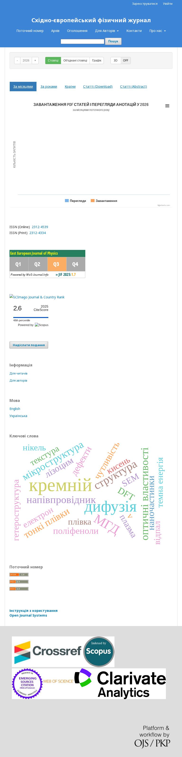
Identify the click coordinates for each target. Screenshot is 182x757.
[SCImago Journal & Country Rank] (36, 297)
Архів (55, 30)
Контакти (134, 30)
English (14, 408)
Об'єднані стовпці (75, 60)
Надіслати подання (29, 345)
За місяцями (23, 86)
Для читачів (18, 373)
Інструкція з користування (33, 613)
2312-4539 (39, 227)
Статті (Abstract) (133, 86)
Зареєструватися (145, 3)
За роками (49, 86)
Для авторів (18, 380)
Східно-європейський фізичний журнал (91, 20)
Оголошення (77, 30)
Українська (18, 415)
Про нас (156, 30)
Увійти (168, 3)
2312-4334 (37, 233)
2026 (26, 60)
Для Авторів (105, 30)
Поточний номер (30, 30)
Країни (70, 86)
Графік (96, 60)
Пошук (113, 41)
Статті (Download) (98, 86)
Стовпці (53, 60)
